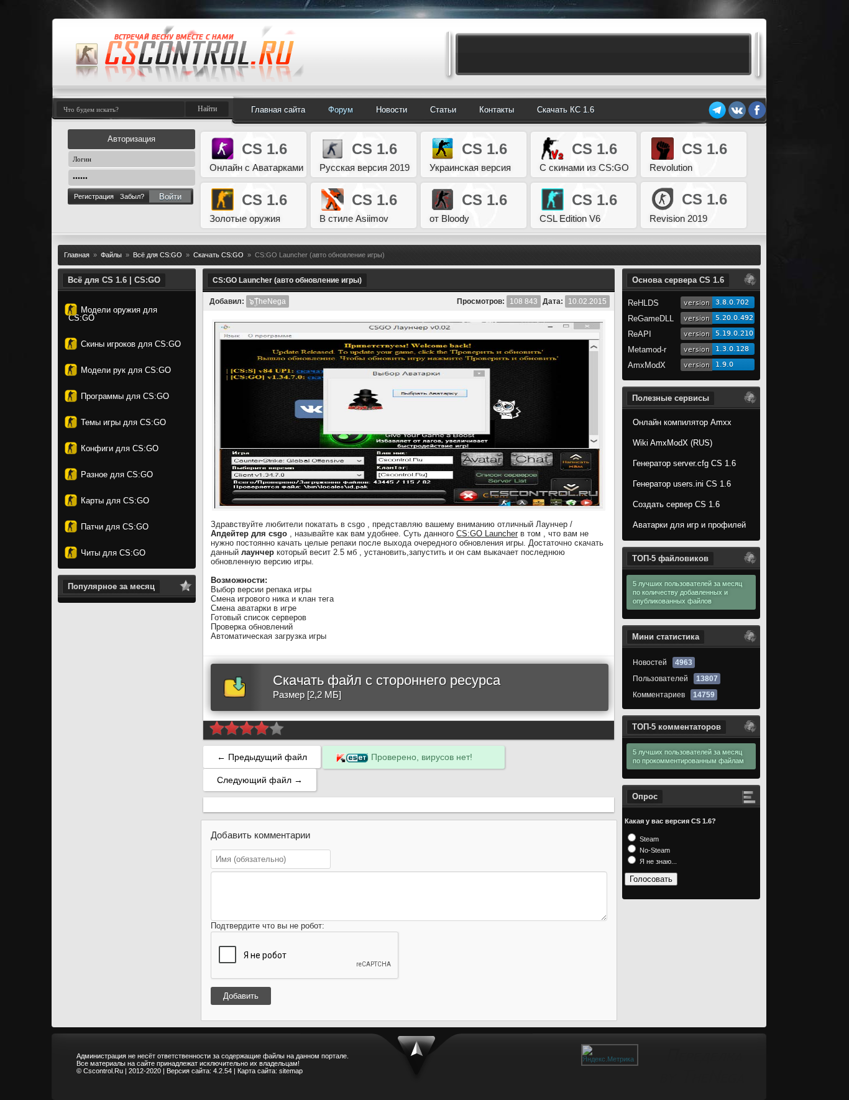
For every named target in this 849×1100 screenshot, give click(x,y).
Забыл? (132, 196)
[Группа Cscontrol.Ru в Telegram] (717, 117)
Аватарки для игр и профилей (689, 524)
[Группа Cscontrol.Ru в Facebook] (757, 117)
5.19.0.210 (734, 333)
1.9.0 (724, 364)
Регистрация (94, 196)
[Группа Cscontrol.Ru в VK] (737, 117)
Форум (340, 109)
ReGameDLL (651, 318)
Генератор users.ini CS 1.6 (682, 483)
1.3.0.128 (732, 349)
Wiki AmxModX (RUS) (672, 442)
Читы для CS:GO (113, 552)
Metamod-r (647, 349)
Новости (391, 109)
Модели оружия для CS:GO (112, 314)
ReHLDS (643, 303)
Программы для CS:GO (125, 396)
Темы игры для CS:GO (123, 422)
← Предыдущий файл (262, 757)
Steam (648, 839)
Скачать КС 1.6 (565, 109)
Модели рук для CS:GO (126, 370)
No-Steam (654, 850)
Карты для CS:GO (115, 500)
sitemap (291, 1071)
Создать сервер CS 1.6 (676, 504)
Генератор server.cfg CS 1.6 (684, 463)
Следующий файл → (260, 780)
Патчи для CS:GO (115, 526)
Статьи (443, 109)
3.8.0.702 (732, 302)
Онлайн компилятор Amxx (682, 422)
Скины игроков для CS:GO (131, 344)
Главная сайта (278, 109)
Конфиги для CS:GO (119, 448)
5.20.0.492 (734, 318)
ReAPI (639, 334)
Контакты (496, 109)
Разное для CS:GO (117, 474)
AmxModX (647, 365)
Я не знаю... (657, 861)
